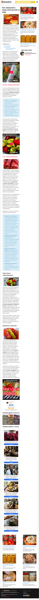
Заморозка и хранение (9, 49)
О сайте (24, 592)
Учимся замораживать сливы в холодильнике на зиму (17, 421)
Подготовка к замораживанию (11, 48)
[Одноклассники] (11, 405)
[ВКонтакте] (9, 405)
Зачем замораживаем (7, 45)
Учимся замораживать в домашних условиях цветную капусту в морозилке (5, 420)
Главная (3, 5)
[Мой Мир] (12, 405)
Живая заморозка (14, 5)
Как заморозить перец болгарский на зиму (24, 5)
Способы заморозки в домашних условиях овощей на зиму (11, 420)
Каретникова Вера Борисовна (30, 53)
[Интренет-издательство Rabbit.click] (8, 596)
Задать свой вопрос (28, 54)
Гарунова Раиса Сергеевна (11, 403)
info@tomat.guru (3, 595)
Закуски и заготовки (8, 5)
